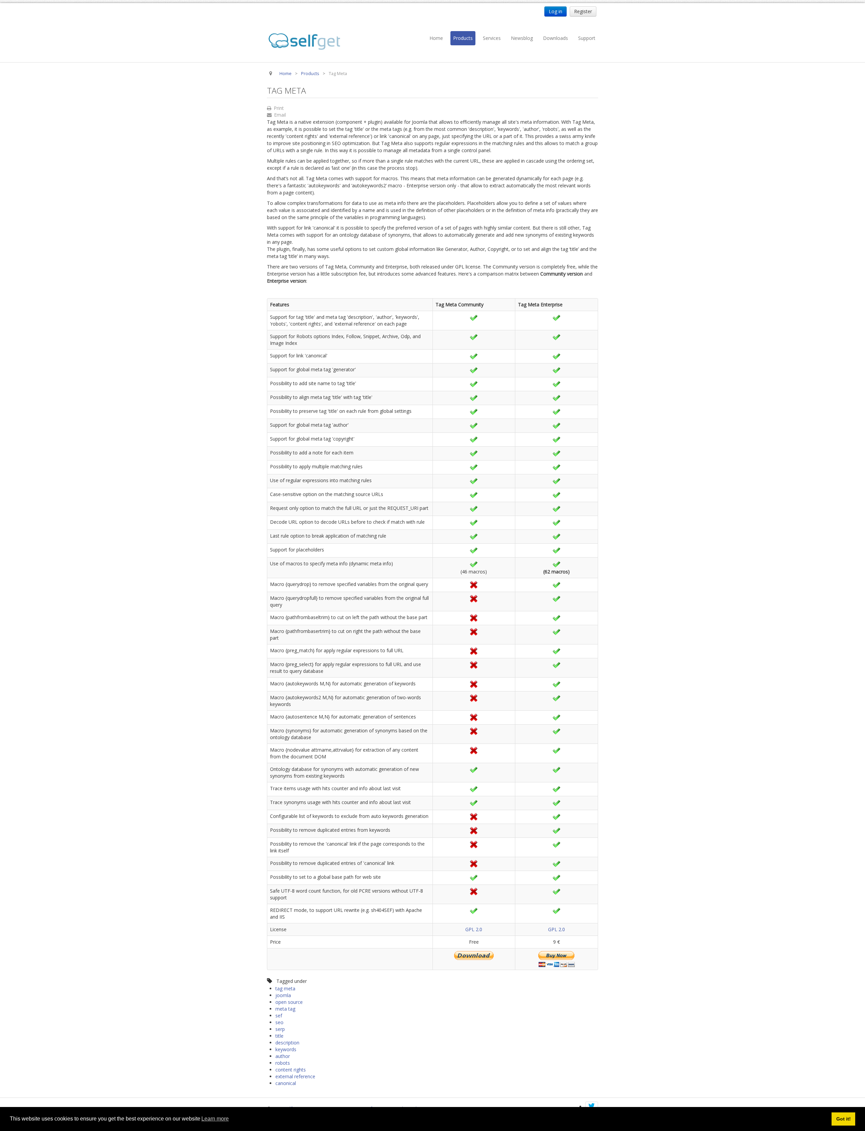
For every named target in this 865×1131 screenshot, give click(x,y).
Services (492, 38)
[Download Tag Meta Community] (474, 955)
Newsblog (522, 38)
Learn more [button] (215, 1119)
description (287, 1042)
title (279, 1036)
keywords (285, 1049)
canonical (285, 1083)
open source (289, 1002)
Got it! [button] (843, 1119)
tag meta (285, 988)
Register (583, 11)
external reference (295, 1076)
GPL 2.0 (473, 929)
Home (436, 38)
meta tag (285, 1009)
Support (586, 38)
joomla (283, 995)
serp (280, 1029)
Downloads (555, 38)
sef (278, 1015)
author (282, 1056)
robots (282, 1063)
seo (279, 1022)
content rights (290, 1069)
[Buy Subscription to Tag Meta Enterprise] (556, 958)
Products (463, 38)
